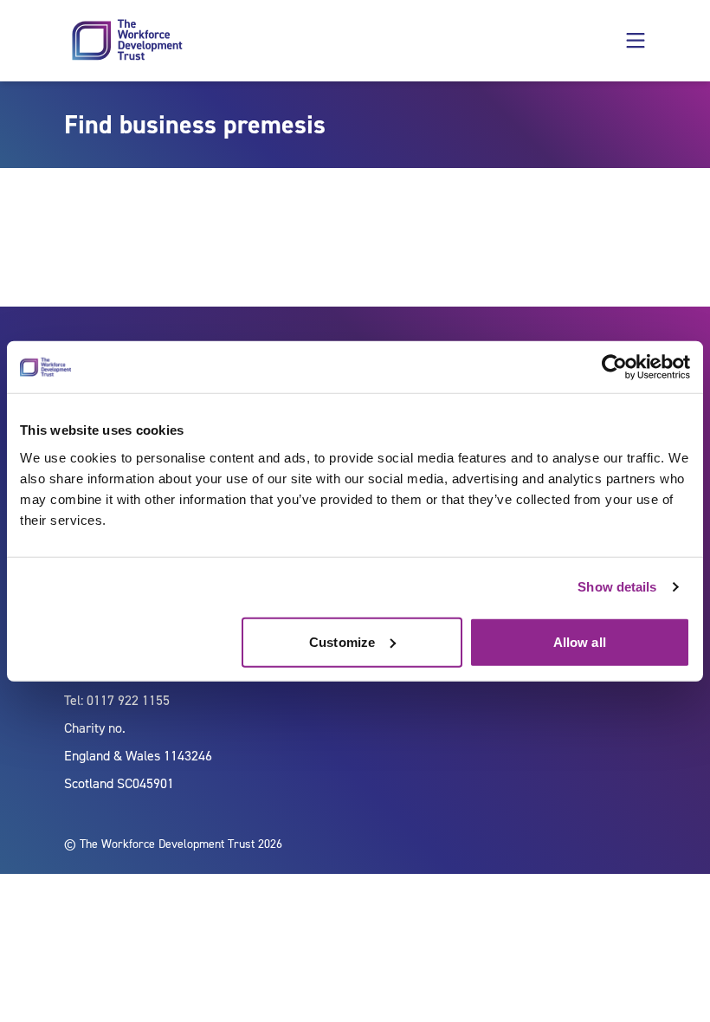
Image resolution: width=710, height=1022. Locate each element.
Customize (342, 641)
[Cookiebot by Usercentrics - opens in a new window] (614, 367)
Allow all (579, 641)
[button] (635, 40)
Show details (617, 586)
